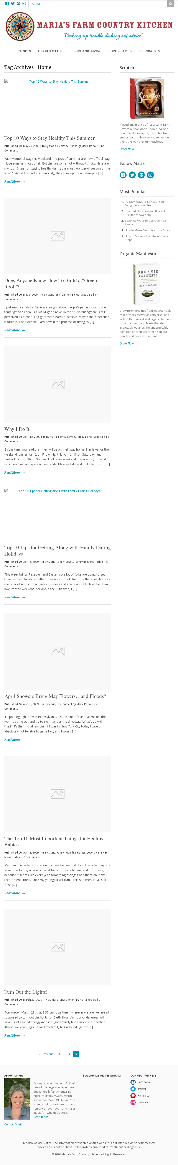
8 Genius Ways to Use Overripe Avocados (145, 222)
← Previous (45, 1054)
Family (62, 437)
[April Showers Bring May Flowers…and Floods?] (57, 651)
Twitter (132, 174)
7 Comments (31, 857)
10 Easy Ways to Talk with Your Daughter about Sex (145, 203)
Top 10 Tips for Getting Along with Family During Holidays (57, 550)
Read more (40, 1117)
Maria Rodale (90, 146)
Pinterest (141, 174)
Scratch (127, 67)
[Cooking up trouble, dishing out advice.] (89, 40)
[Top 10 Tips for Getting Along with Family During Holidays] (57, 515)
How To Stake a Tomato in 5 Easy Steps (146, 238)
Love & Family (75, 437)
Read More (12, 181)
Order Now (127, 149)
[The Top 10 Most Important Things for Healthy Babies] (57, 794)
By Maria (50, 146)
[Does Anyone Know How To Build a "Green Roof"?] (57, 236)
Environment (63, 294)
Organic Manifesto (138, 253)
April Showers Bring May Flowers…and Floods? (55, 695)
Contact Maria (13, 1124)
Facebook (123, 174)
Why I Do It (17, 428)
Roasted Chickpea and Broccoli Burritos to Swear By (145, 213)
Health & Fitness (67, 146)
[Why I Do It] (57, 384)
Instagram (150, 174)
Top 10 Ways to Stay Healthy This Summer (49, 137)
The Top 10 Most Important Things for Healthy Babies (54, 841)
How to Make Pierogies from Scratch (148, 230)
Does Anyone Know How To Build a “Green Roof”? (50, 283)
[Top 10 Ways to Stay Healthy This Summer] (57, 98)
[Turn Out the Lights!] (57, 947)
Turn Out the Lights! (26, 991)
